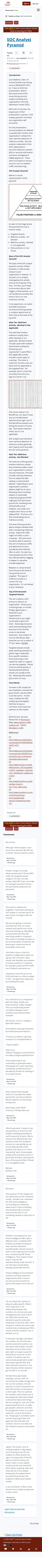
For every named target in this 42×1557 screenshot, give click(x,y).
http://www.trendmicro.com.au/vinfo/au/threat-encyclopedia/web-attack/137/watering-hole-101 (21, 798)
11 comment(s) (14, 68)
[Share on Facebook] (24, 53)
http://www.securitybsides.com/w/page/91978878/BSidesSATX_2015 (21, 743)
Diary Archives (14, 1534)
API (23, 1542)
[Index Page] (7, 3)
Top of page (34, 1523)
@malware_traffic (16, 728)
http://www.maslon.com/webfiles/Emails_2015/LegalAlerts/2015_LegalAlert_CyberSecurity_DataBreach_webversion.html (21, 770)
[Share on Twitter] (31, 53)
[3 (24, 643)
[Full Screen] (16, 53)
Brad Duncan (14, 63)
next (16, 22)
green (16, 10)
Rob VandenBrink (26, 16)
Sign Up (35, 3)
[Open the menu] (38, 10)
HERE (11, 28)
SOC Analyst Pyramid (19, 42)
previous (9, 22)
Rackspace (25, 719)
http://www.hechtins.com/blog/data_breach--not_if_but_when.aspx (20, 784)
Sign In (26, 3)
